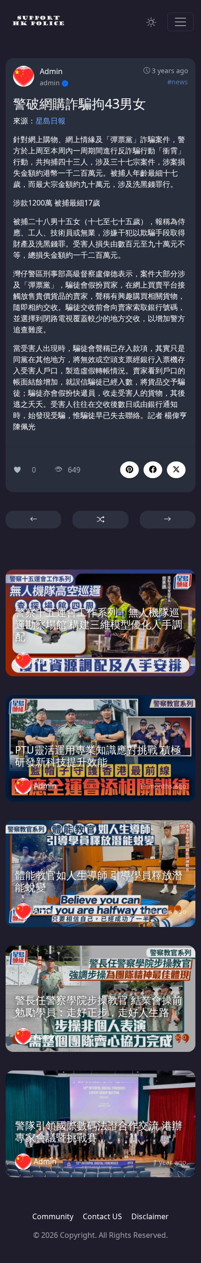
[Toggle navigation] (180, 22)
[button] (153, 469)
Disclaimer (150, 1216)
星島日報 (50, 121)
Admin (51, 71)
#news (177, 81)
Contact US (102, 1216)
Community (52, 1216)
